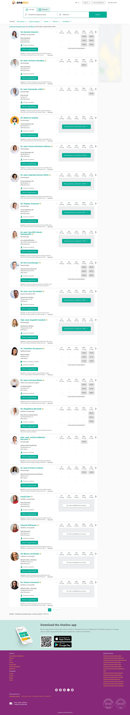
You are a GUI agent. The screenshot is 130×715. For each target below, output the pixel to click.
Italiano (11, 678)
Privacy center (12, 664)
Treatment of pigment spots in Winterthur (113, 658)
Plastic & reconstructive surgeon (30, 383)
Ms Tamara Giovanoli (30, 582)
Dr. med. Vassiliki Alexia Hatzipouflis (31, 233)
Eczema (28, 286)
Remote (44, 9)
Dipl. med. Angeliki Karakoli (33, 320)
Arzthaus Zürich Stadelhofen (29, 445)
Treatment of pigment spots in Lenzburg (113, 673)
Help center (12, 669)
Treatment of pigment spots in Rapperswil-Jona (115, 660)
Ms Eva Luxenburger (30, 263)
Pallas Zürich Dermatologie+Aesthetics (32, 474)
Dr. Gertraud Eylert (26, 386)
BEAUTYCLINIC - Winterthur (29, 560)
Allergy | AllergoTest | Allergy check (35, 343)
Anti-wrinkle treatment (45, 53)
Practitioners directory (14, 696)
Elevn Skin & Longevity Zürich (29, 415)
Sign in (86, 3)
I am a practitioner (98, 3)
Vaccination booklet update (41, 314)
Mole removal (39, 257)
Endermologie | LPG (31, 577)
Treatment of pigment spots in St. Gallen (113, 677)
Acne (22, 112)
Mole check (49, 139)
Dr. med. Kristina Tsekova (32, 468)
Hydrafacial (31, 55)
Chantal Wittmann (29, 525)
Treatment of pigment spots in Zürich (112, 656)
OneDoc (11, 614)
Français (11, 676)
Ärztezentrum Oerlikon (27, 297)
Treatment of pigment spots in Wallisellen (113, 686)
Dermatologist (25, 63)
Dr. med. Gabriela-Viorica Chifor (35, 175)
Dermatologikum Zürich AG (28, 269)
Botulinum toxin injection (36, 112)
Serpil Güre (26, 496)
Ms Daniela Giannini (29, 32)
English (11, 680)
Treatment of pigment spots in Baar (112, 662)
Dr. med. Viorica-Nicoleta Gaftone (36, 146)
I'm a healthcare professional (16, 656)
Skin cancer (26, 112)
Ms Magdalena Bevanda (31, 409)
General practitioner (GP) (28, 294)
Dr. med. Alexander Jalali (32, 89)
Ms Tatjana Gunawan (30, 203)
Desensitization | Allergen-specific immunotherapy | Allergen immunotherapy (35, 463)
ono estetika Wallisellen (27, 240)
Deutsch (11, 674)
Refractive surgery (44, 373)
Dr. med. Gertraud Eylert (31, 380)
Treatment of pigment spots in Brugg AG (113, 681)
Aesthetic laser (24, 84)
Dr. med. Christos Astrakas (32, 60)
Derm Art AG (24, 95)
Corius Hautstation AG (27, 124)
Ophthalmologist (25, 351)
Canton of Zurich (37, 614)
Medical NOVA (25, 355)
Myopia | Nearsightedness (35, 375)
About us (11, 658)
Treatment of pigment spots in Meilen (112, 667)
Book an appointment (29, 49)
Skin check (42, 139)
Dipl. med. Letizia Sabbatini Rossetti (33, 438)
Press (10, 660)
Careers (11, 662)
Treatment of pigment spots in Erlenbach (113, 684)
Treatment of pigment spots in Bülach (112, 675)
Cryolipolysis (30, 548)
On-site (31, 9)
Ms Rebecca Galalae (29, 118)
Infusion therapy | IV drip (42, 577)
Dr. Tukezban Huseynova (31, 348)
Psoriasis (36, 141)
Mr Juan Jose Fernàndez (31, 291)
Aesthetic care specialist (27, 35)
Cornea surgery (24, 375)
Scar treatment (24, 55)
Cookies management (14, 667)
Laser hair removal (38, 55)
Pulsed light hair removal (37, 605)
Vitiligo (26, 403)
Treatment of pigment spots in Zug (111, 679)
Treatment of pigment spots (33, 53)
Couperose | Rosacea (33, 84)
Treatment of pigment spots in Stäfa (112, 664)
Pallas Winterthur (25, 38)
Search (98, 14)
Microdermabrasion (41, 520)
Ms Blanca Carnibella (30, 554)
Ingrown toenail (43, 141)
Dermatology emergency (34, 462)
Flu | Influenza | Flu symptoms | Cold (36, 315)
